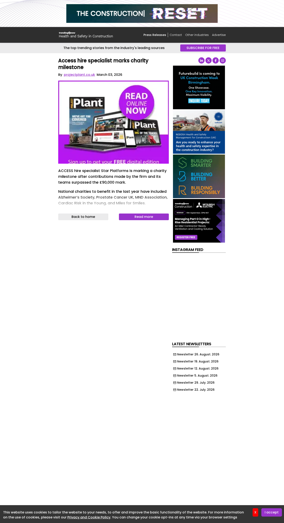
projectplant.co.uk (79, 74)
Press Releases (154, 35)
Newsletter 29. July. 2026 (196, 383)
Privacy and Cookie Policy (88, 517)
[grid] (199, 371)
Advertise (219, 35)
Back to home (83, 216)
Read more (144, 216)
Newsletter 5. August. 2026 (197, 375)
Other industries (197, 35)
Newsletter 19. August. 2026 (198, 361)
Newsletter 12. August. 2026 (198, 368)
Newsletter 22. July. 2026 (196, 390)
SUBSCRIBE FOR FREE (203, 47)
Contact (176, 35)
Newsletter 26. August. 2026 (198, 354)
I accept (272, 512)
